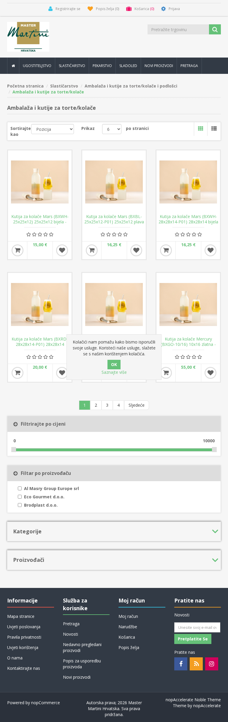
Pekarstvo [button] (102, 65)
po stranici (137, 128)
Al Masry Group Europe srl (51, 488)
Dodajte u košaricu (17, 250)
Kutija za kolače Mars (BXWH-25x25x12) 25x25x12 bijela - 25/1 (40, 222)
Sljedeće (137, 405)
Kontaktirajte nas (23, 668)
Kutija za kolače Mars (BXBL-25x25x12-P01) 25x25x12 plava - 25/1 (114, 222)
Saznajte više (114, 372)
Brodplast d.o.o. (41, 505)
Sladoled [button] (128, 65)
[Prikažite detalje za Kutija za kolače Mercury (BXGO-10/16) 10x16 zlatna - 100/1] (188, 304)
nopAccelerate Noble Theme (193, 699)
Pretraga (189, 65)
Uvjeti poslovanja (23, 626)
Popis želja (128, 647)
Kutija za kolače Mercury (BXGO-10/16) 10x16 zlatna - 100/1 (188, 344)
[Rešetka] (200, 129)
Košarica (126, 637)
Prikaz (88, 128)
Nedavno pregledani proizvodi (82, 647)
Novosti (70, 634)
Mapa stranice (20, 616)
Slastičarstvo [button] (72, 65)
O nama (15, 658)
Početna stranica (25, 86)
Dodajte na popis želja (62, 250)
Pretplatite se (193, 639)
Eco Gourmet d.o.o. (44, 497)
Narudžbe (127, 626)
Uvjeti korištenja (22, 647)
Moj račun (128, 616)
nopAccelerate (207, 705)
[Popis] (214, 129)
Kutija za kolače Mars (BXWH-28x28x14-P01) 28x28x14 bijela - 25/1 (188, 222)
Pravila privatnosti (24, 637)
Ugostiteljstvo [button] (37, 65)
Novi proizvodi (159, 65)
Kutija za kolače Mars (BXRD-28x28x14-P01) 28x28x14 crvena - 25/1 (40, 344)
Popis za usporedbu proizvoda (82, 663)
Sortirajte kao (20, 131)
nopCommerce (45, 702)
